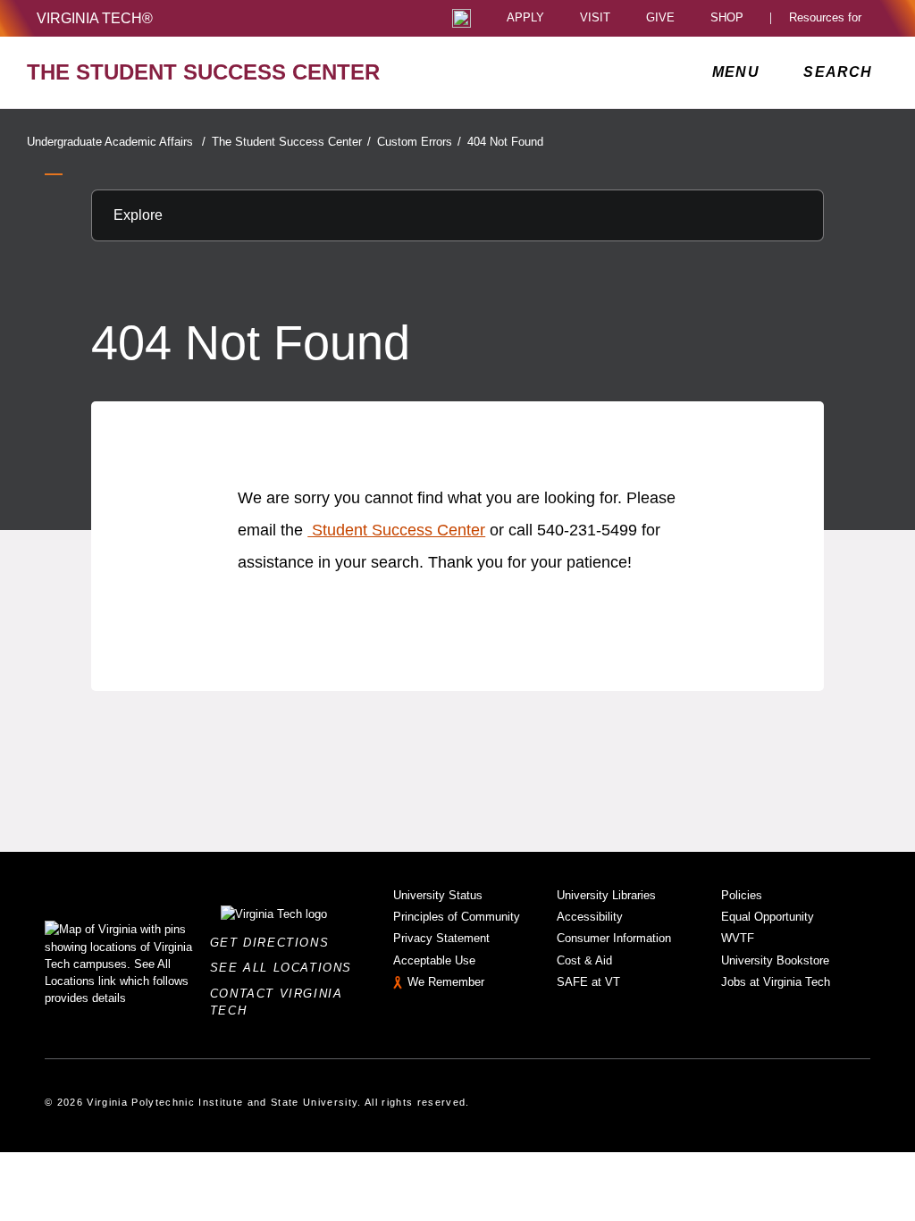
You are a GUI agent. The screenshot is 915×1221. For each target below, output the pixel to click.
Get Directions (275, 942)
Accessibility (590, 916)
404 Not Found (505, 141)
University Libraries (606, 895)
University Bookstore (775, 960)
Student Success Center (396, 530)
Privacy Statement (441, 938)
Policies (741, 895)
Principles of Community (456, 916)
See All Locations (286, 967)
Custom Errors (419, 141)
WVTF (737, 938)
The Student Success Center (291, 141)
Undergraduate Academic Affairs (116, 141)
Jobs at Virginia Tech (775, 982)
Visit (595, 18)
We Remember (445, 982)
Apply (525, 18)
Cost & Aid (584, 960)
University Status (438, 895)
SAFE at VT (588, 982)
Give (660, 18)
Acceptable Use (434, 960)
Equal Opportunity (767, 916)
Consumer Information (614, 938)
